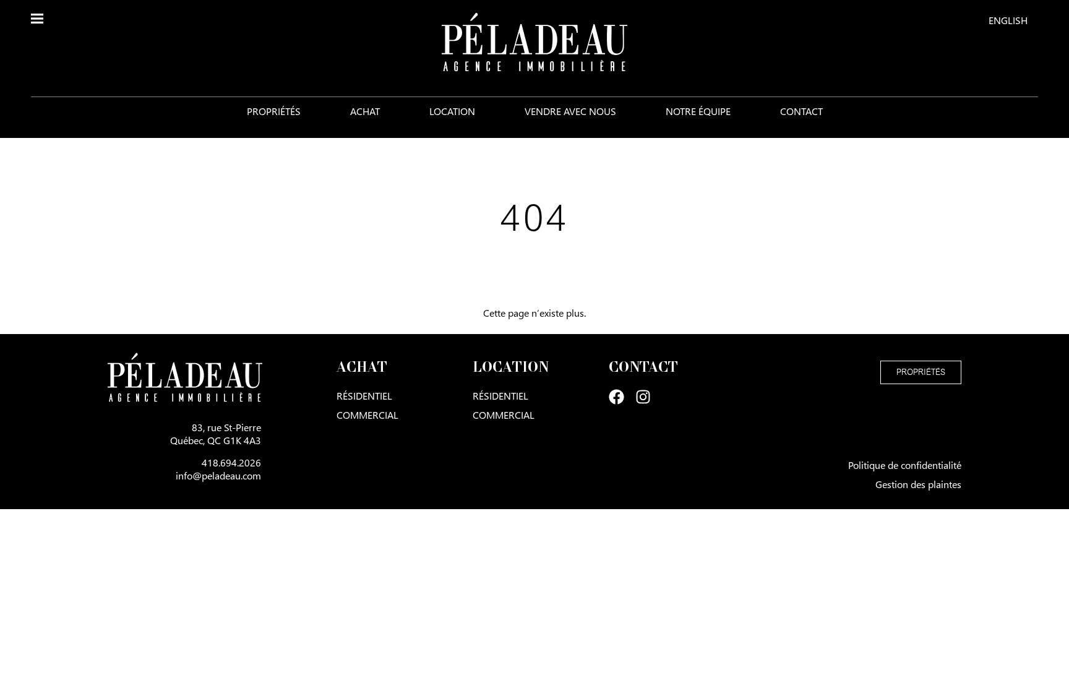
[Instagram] (643, 397)
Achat (365, 111)
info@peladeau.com (218, 475)
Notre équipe (698, 111)
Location (452, 111)
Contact (801, 111)
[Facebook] (616, 397)
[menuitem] (1008, 19)
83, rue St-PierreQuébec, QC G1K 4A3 (215, 434)
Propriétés (274, 111)
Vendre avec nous (570, 111)
